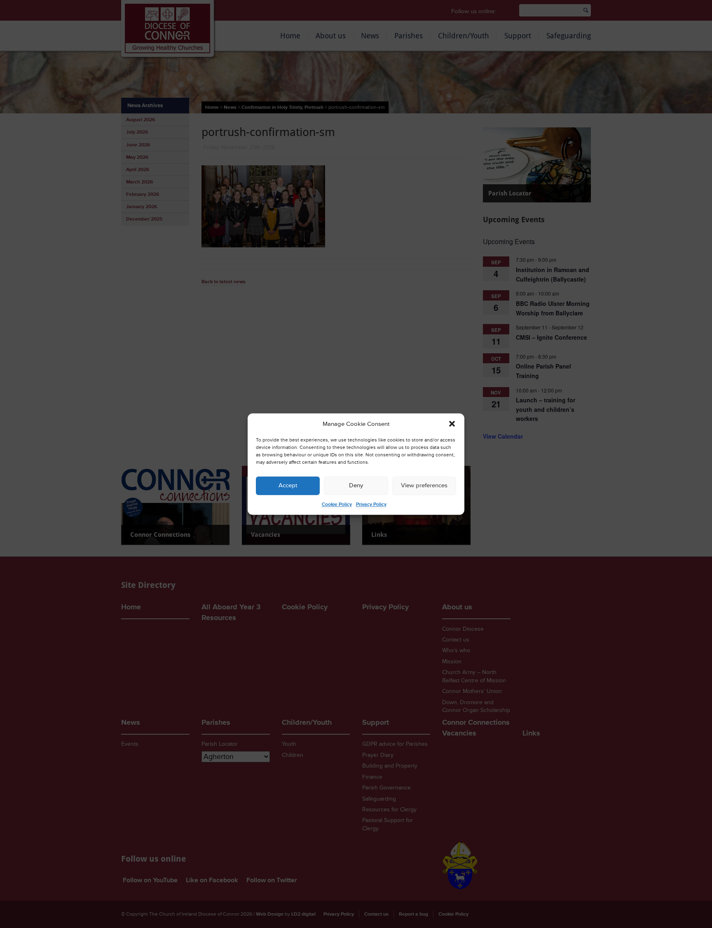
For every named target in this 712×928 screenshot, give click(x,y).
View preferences (424, 485)
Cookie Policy (337, 504)
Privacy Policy (371, 504)
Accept (288, 485)
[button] (452, 424)
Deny (356, 485)
